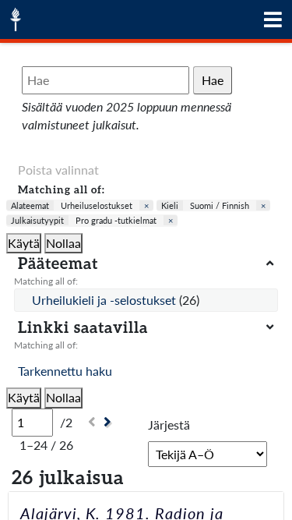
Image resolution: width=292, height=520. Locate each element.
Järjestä (169, 424)
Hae (212, 80)
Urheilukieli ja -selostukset (105, 299)
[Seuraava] (109, 422)
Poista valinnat (58, 169)
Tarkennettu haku (65, 370)
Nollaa (63, 242)
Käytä (24, 242)
